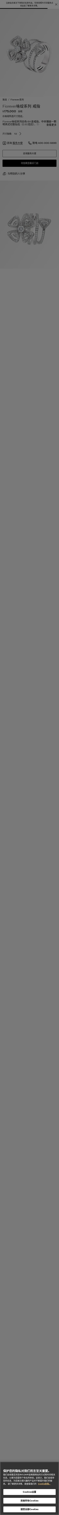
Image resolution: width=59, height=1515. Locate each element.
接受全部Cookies (30, 1509)
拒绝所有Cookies (30, 1500)
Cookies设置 (29, 1491)
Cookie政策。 (44, 1483)
